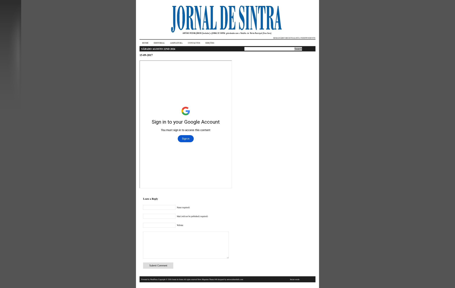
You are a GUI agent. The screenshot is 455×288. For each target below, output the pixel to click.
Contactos (194, 42)
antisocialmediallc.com (235, 279)
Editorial (159, 42)
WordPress (154, 279)
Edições (209, 42)
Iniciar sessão (294, 279)
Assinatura (176, 42)
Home (145, 42)
